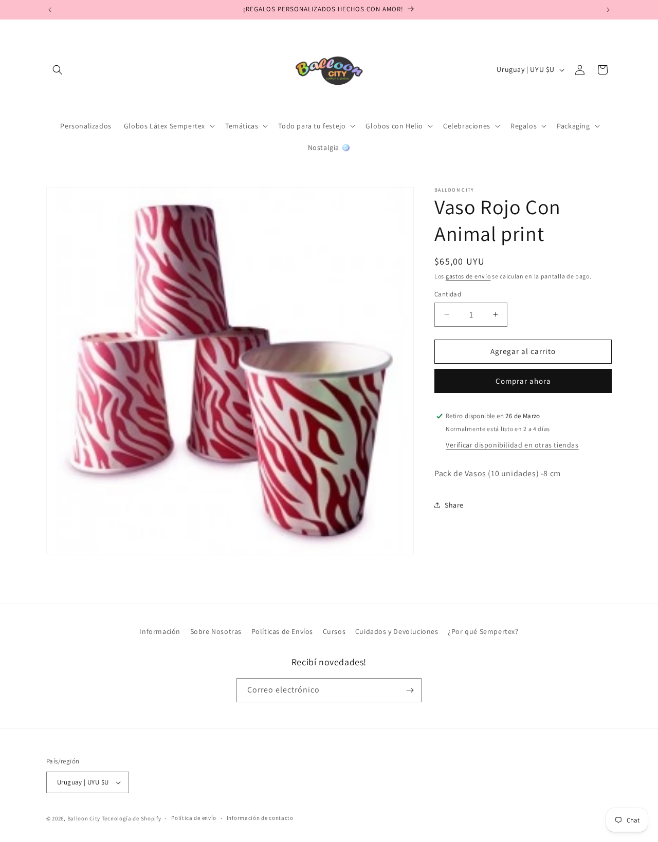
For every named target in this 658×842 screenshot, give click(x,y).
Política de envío (193, 818)
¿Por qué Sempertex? (483, 631)
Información (159, 631)
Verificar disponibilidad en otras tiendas (512, 445)
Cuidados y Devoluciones (396, 631)
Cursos (334, 631)
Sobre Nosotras (216, 631)
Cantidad (447, 294)
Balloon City (83, 818)
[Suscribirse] (409, 690)
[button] (57, 70)
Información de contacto (260, 818)
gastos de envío (468, 276)
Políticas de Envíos (282, 631)
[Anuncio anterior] (50, 10)
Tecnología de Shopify (131, 818)
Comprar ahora (523, 381)
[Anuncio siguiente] (608, 10)
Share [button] (454, 505)
